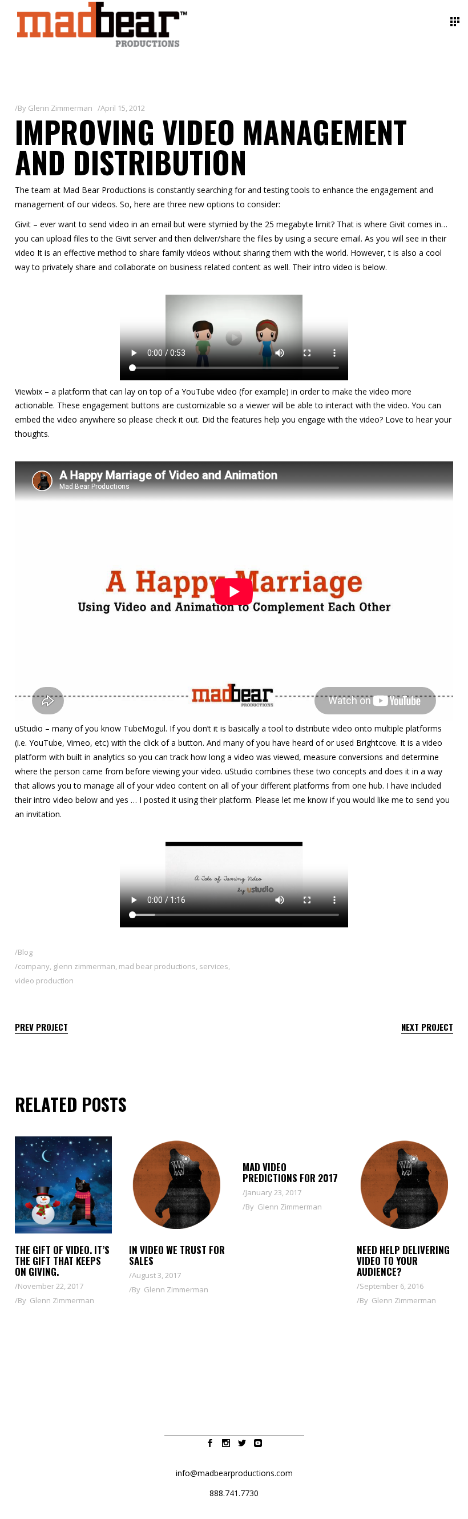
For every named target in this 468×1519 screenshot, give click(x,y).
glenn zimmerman (84, 966)
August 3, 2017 (156, 1275)
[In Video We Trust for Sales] (177, 1184)
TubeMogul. (145, 728)
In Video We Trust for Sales (177, 1255)
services (213, 966)
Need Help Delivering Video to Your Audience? (403, 1261)
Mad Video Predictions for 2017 (290, 1172)
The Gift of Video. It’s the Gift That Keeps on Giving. (62, 1261)
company (34, 966)
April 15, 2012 (122, 108)
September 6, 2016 (391, 1286)
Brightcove (376, 742)
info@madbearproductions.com (234, 1473)
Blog (25, 952)
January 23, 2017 (273, 1192)
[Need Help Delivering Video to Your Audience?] (405, 1184)
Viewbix (28, 391)
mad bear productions (157, 966)
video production (44, 980)
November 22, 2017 (50, 1286)
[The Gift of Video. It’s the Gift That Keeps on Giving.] (63, 1184)
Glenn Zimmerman (60, 108)
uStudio (29, 728)
